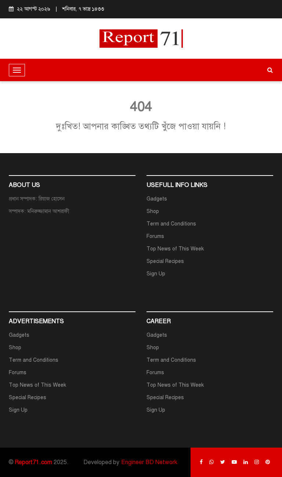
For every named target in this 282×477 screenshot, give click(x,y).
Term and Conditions (171, 224)
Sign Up (156, 274)
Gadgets (157, 199)
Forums (155, 236)
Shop (153, 211)
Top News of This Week (175, 249)
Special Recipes (165, 261)
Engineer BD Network (149, 462)
